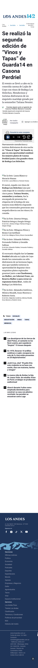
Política (8, 558)
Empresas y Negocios (13, 583)
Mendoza (7, 323)
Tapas (27, 319)
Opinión (8, 580)
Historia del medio (11, 624)
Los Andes (4, 25)
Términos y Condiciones (14, 615)
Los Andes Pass (11, 605)
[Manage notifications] (33, 658)
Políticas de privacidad (13, 618)
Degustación (9, 319)
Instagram (11, 532)
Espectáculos (10, 574)
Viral (6, 596)
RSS (6, 621)
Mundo (7, 577)
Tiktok (16, 532)
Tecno (7, 593)
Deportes (8, 571)
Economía (8, 561)
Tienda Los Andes (11, 608)
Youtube (26, 532)
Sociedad (8, 564)
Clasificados (9, 611)
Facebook (6, 532)
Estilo (7, 586)
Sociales (13, 25)
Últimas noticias (11, 555)
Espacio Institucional (12, 599)
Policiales (8, 568)
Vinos (19, 319)
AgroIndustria (10, 590)
